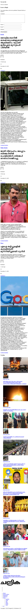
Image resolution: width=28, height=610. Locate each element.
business (7, 599)
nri (3, 606)
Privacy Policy (6, 594)
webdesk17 (3, 70)
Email (2, 27)
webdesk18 (3, 182)
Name (2, 24)
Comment (3, 13)
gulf (6, 601)
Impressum (5, 595)
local (7, 604)
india (7, 602)
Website (2, 29)
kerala (7, 603)
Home (4, 593)
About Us (5, 596)
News (4, 597)
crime (7, 600)
